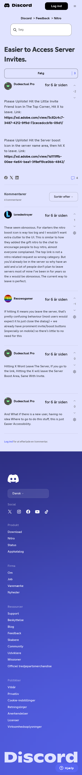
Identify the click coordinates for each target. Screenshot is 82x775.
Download (15, 531)
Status (12, 545)
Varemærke (15, 585)
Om (10, 572)
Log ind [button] (56, 6)
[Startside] (18, 6)
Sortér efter (62, 196)
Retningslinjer (17, 707)
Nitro (57, 18)
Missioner (14, 659)
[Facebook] (6, 177)
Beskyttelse (16, 620)
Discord (26, 18)
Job (10, 579)
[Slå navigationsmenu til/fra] (75, 6)
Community (15, 646)
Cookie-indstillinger (21, 700)
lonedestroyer (23, 214)
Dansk (17, 493)
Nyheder (14, 592)
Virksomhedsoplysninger (25, 726)
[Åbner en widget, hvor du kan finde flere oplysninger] (66, 768)
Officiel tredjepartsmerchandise (30, 666)
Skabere (13, 639)
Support (13, 613)
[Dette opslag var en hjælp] (74, 85)
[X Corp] (11, 177)
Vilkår (12, 687)
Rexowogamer (23, 298)
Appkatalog (16, 551)
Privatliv (13, 693)
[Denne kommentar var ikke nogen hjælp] (74, 226)
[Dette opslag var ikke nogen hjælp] (74, 97)
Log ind (8, 442)
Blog (11, 626)
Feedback (43, 18)
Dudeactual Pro (24, 84)
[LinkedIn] (17, 177)
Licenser (13, 720)
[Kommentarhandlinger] (74, 233)
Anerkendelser (18, 713)
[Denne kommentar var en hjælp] (74, 214)
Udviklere (14, 653)
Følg (41, 73)
